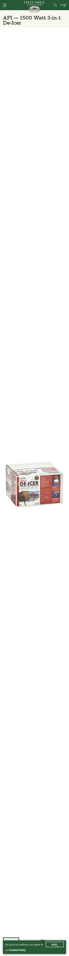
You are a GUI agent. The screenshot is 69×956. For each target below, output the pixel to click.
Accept (54, 944)
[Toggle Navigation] (4, 5)
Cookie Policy (17, 950)
